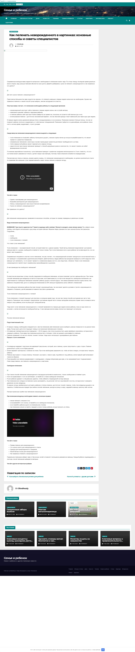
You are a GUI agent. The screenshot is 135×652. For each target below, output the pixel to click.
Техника (56, 18)
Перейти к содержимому (8, 1)
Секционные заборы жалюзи (17, 510)
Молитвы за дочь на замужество (80, 540)
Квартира (89, 18)
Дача (38, 18)
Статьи (79, 18)
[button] (126, 20)
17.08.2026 (11, 543)
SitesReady (20, 44)
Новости (46, 18)
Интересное (100, 18)
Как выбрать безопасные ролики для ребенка (26, 476)
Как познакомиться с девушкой (80, 510)
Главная (14, 18)
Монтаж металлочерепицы (47, 510)
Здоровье (9, 22)
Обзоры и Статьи (26, 18)
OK (103, 649)
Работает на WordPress (10, 570)
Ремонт (110, 18)
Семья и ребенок (15, 10)
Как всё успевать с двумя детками (80, 476)
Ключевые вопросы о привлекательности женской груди (112, 541)
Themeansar (34, 570)
